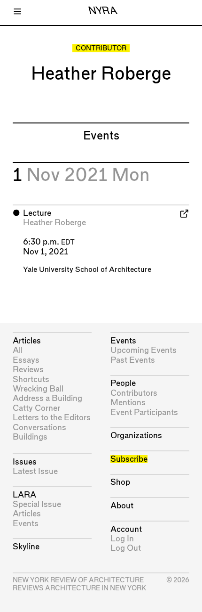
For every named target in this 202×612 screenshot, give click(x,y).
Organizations (136, 436)
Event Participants (144, 412)
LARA (24, 495)
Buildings (30, 437)
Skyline (26, 547)
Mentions (128, 403)
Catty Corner (36, 408)
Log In (122, 539)
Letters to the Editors (52, 418)
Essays (26, 360)
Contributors (133, 393)
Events (26, 524)
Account (126, 529)
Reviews (28, 370)
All (18, 350)
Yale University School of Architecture (87, 269)
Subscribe (129, 459)
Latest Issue (35, 471)
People (123, 383)
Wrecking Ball (38, 389)
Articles (27, 341)
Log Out (125, 548)
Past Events (132, 360)
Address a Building (47, 398)
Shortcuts (31, 379)
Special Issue (37, 504)
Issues (25, 462)
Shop (120, 482)
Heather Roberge (54, 223)
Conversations (39, 428)
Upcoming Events (143, 350)
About (121, 506)
